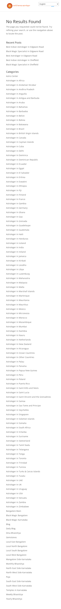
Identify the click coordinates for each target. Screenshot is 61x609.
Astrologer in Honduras (17, 238)
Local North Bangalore (16, 546)
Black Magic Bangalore (17, 515)
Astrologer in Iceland (16, 243)
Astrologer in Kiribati (16, 260)
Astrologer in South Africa (18, 427)
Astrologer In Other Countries (20, 357)
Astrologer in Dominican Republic (22, 159)
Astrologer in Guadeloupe (18, 225)
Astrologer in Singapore (17, 414)
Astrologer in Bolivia (15, 120)
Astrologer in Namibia (16, 331)
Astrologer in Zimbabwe (17, 506)
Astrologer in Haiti (14, 234)
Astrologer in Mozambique (18, 322)
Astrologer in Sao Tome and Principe (23, 405)
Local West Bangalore (16, 555)
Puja (8, 576)
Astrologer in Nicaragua (17, 348)
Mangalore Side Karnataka (18, 559)
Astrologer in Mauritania (17, 300)
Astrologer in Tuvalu (15, 476)
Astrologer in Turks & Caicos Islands (23, 471)
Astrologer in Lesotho (16, 265)
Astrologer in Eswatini (16, 181)
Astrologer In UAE (14, 480)
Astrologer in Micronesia (17, 313)
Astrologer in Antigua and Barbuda (22, 98)
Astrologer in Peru (14, 375)
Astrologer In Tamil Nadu (18, 445)
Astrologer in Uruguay (16, 489)
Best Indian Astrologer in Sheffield (22, 60)
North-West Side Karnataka (19, 572)
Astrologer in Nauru (15, 335)
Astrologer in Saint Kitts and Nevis (22, 388)
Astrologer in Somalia (16, 423)
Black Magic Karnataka (17, 519)
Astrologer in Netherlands (18, 339)
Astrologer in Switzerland (18, 440)
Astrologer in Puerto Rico (18, 383)
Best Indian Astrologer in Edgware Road (25, 46)
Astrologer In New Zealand (18, 344)
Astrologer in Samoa (15, 401)
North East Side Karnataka (18, 568)
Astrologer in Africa (15, 80)
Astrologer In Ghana (15, 212)
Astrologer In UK (14, 484)
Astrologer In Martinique (18, 295)
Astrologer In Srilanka (16, 432)
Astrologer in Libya (15, 269)
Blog (8, 524)
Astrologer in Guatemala (17, 229)
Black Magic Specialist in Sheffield (22, 64)
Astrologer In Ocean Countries (20, 353)
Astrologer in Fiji (14, 190)
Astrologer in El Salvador (17, 172)
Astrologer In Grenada (16, 221)
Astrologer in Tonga (15, 454)
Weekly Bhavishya (14, 594)
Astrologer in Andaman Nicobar (21, 85)
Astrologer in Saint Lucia (17, 392)
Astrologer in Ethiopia (16, 186)
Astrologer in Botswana (17, 124)
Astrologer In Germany (17, 208)
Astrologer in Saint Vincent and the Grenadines (28, 396)
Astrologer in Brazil (15, 129)
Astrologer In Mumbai (16, 326)
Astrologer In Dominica (17, 155)
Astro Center (12, 76)
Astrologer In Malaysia (16, 282)
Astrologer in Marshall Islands (20, 291)
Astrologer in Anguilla (16, 93)
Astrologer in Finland (16, 194)
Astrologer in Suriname (17, 436)
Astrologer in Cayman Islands (20, 142)
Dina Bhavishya (13, 533)
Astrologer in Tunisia (16, 467)
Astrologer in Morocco (16, 317)
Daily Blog (10, 528)
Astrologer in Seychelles (17, 410)
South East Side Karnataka (18, 581)
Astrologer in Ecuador (16, 164)
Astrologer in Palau (15, 361)
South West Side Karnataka (19, 585)
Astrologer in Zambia (16, 502)
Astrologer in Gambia (16, 203)
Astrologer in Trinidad (16, 462)
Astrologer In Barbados (17, 111)
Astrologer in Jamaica (16, 256)
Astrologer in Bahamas (17, 107)
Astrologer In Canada (16, 137)
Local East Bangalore (16, 541)
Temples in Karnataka (16, 590)
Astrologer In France (15, 199)
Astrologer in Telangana (17, 449)
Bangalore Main (13, 511)
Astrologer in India (15, 247)
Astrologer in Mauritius (17, 304)
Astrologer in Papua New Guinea (21, 370)
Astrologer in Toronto (16, 458)
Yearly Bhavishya (14, 598)
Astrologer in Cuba (15, 146)
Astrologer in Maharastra (18, 278)
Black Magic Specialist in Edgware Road (25, 51)
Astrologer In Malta (15, 287)
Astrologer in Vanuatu (16, 497)
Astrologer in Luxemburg (18, 273)
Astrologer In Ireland (16, 251)
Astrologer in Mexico (16, 309)
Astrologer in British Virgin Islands (22, 133)
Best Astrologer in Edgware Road (21, 55)
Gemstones (11, 537)
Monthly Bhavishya (15, 563)
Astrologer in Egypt (15, 168)
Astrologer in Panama (16, 366)
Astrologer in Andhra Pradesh (20, 89)
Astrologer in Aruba (15, 102)
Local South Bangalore (16, 550)
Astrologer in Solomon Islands (20, 418)
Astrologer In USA (14, 493)
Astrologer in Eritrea (15, 177)
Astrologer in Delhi (15, 150)
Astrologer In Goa (14, 216)
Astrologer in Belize (15, 115)
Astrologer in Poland (15, 379)
